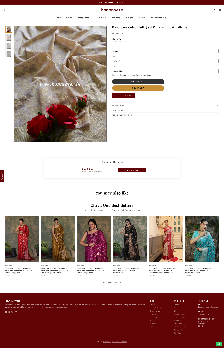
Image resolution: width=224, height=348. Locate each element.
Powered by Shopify (119, 342)
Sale (151, 327)
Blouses (129, 18)
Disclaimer (178, 324)
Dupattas (116, 18)
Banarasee (107, 342)
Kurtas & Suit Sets (156, 308)
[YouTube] (16, 312)
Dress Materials (85, 18)
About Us (177, 308)
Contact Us (178, 330)
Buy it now (138, 88)
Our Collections (158, 18)
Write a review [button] (132, 170)
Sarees (69, 18)
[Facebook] (6, 312)
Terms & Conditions (181, 327)
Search (176, 305)
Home (58, 18)
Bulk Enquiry (178, 333)
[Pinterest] (9, 312)
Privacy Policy (179, 317)
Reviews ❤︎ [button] (2, 176)
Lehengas (102, 18)
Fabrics (142, 18)
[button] (123, 95)
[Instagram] (12, 312)
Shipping (177, 320)
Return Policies (179, 314)
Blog (175, 311)
